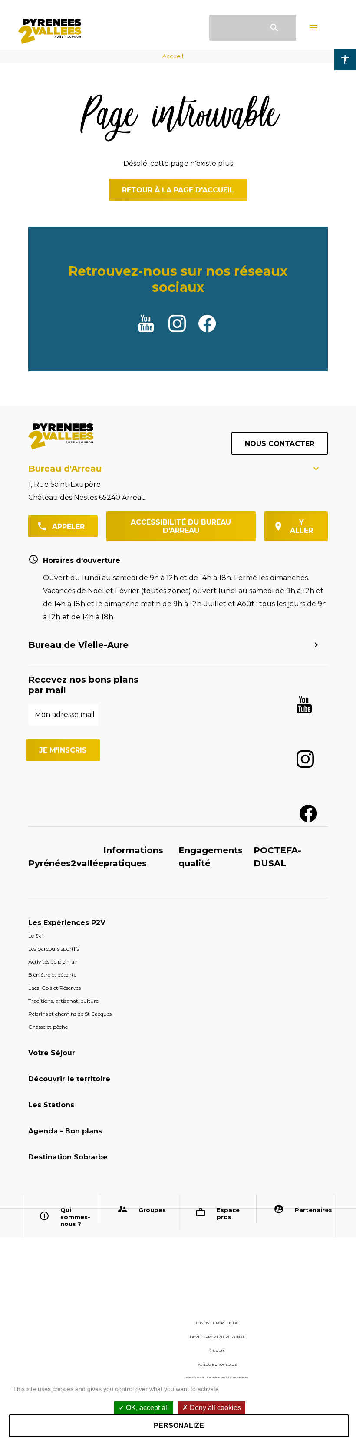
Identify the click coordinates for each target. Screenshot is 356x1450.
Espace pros (228, 1213)
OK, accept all (146, 1407)
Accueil (172, 56)
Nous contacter (279, 443)
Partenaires (311, 1209)
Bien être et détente (52, 974)
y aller (301, 526)
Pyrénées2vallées (68, 863)
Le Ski (35, 935)
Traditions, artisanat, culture (63, 1000)
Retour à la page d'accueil (178, 190)
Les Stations (51, 1105)
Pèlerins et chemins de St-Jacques (70, 1014)
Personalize (179, 1425)
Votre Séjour (51, 1053)
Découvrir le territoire (69, 1079)
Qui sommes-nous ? (75, 1216)
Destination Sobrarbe (68, 1157)
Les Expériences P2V (66, 922)
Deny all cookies (214, 1407)
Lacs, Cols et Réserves (54, 987)
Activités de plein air (53, 961)
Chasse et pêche (48, 1027)
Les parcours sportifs (53, 948)
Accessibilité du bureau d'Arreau (181, 526)
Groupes (152, 1209)
